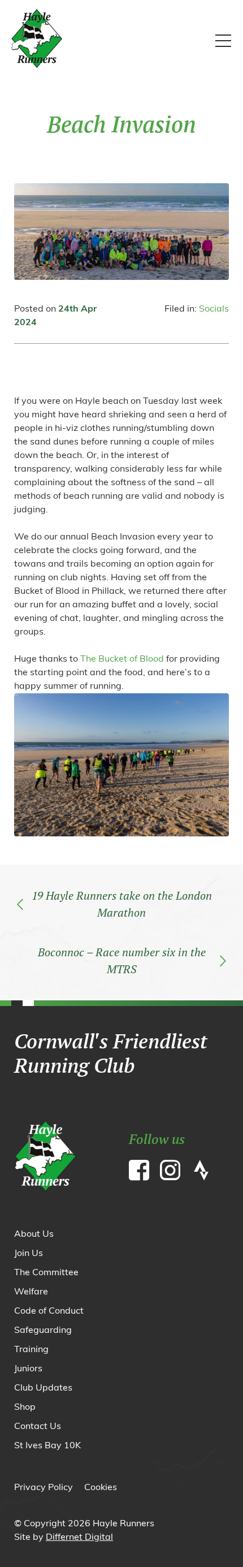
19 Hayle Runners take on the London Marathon (122, 904)
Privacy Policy (43, 1487)
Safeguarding (43, 1330)
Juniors (28, 1369)
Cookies (100, 1487)
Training (31, 1349)
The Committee (46, 1272)
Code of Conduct (49, 1311)
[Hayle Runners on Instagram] (172, 1173)
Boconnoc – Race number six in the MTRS (122, 960)
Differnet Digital (79, 1537)
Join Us (28, 1253)
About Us (34, 1234)
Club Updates (43, 1388)
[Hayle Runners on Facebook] (141, 1173)
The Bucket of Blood (122, 659)
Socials (214, 309)
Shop (25, 1407)
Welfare (31, 1292)
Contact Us (37, 1426)
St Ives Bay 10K (47, 1446)
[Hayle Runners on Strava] (203, 1173)
